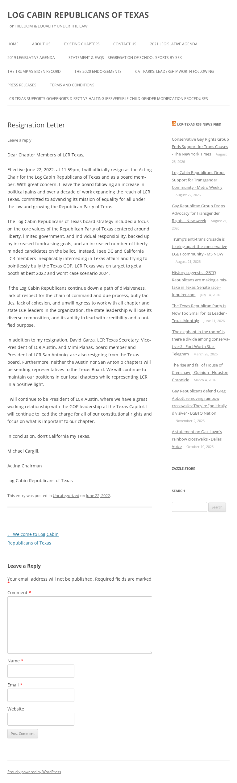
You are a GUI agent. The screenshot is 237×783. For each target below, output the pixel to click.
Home (13, 44)
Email (15, 685)
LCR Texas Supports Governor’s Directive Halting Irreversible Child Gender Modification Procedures (107, 98)
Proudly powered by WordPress (34, 771)
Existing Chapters (82, 44)
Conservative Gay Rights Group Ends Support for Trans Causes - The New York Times (200, 146)
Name (15, 661)
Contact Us (124, 44)
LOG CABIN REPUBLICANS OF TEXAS (78, 14)
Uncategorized (66, 495)
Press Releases (21, 85)
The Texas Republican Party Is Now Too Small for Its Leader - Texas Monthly (199, 313)
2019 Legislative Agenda (31, 57)
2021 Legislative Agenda (174, 44)
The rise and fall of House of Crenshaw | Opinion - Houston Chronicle (200, 372)
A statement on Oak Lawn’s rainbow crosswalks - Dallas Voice (197, 439)
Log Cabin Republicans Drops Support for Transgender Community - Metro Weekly (198, 180)
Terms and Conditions (72, 85)
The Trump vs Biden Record (34, 71)
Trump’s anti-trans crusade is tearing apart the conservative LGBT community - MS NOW (199, 246)
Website (15, 709)
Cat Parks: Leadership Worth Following (174, 71)
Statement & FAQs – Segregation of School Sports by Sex (125, 57)
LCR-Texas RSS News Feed (199, 124)
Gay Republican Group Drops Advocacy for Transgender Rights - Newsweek (198, 213)
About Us (41, 44)
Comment (19, 592)
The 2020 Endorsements (98, 71)
